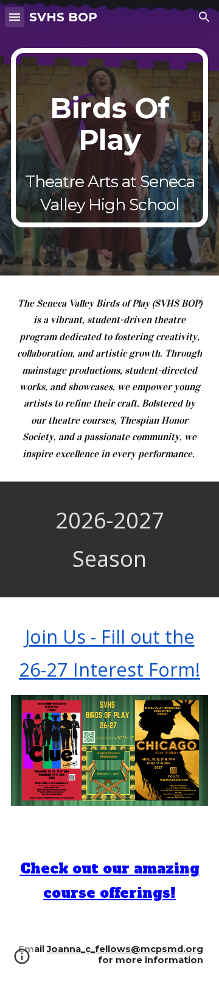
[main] (109, 137)
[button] (14, 17)
